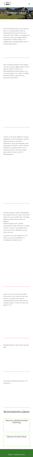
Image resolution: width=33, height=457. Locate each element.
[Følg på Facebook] (9, 90)
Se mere (16, 50)
